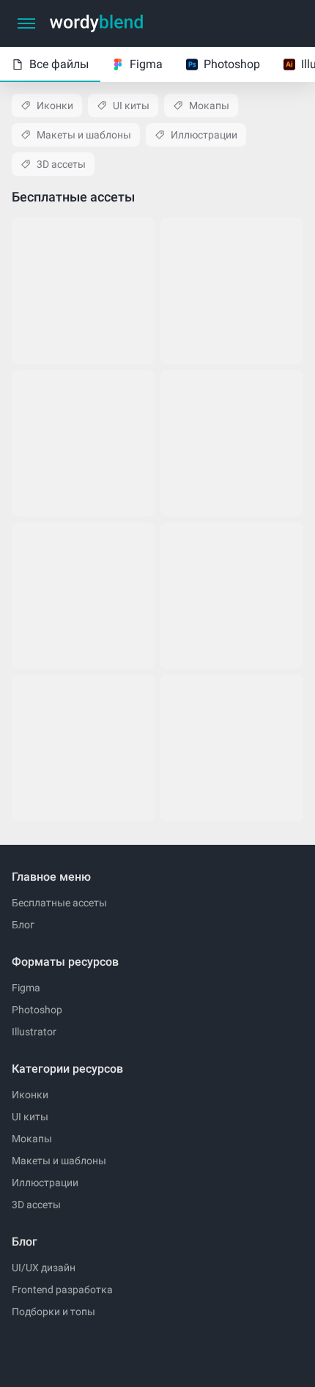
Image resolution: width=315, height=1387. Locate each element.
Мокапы (209, 105)
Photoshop (232, 64)
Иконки (55, 105)
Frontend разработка (62, 1289)
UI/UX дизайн (43, 1267)
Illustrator (34, 1032)
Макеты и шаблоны (84, 135)
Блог (23, 925)
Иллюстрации (204, 135)
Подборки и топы (53, 1311)
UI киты (131, 105)
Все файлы (59, 64)
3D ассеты (61, 164)
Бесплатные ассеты (59, 903)
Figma (146, 64)
